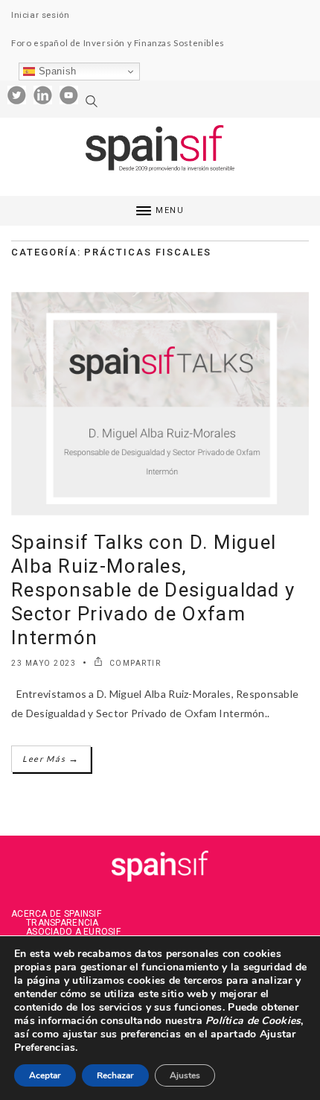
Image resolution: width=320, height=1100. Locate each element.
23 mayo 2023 (43, 663)
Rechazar (115, 1075)
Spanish (56, 71)
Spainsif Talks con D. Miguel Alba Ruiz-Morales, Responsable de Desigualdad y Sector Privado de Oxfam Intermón (153, 590)
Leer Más (51, 758)
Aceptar (45, 1075)
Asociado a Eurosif (73, 931)
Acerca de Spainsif (56, 914)
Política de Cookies (251, 1021)
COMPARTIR (133, 663)
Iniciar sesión (40, 15)
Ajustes (185, 1075)
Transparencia (62, 923)
